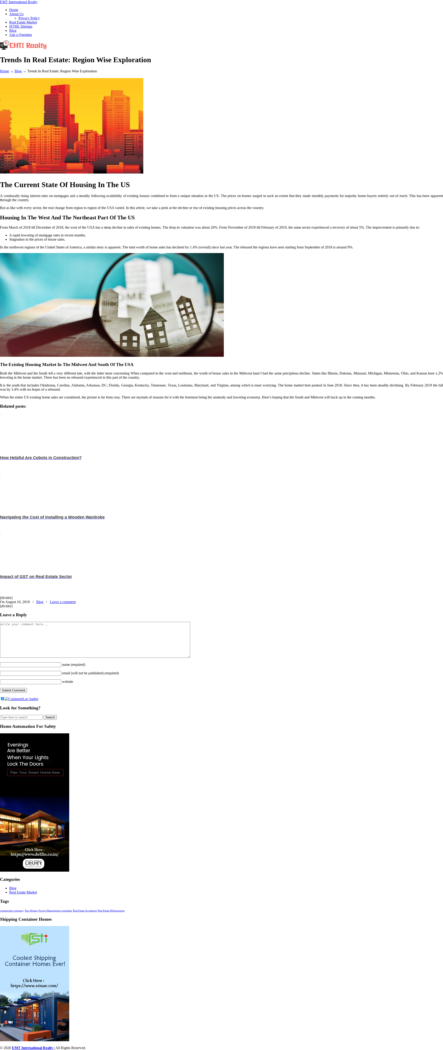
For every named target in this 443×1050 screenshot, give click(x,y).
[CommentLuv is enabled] (21, 699)
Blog (18, 71)
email (90, 673)
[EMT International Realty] (23, 48)
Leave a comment (63, 602)
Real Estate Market (23, 892)
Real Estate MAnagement (111, 910)
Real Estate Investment (85, 910)
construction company (12, 910)
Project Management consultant (55, 910)
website (67, 682)
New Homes (31, 910)
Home (4, 71)
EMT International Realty (18, 2)
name (73, 665)
